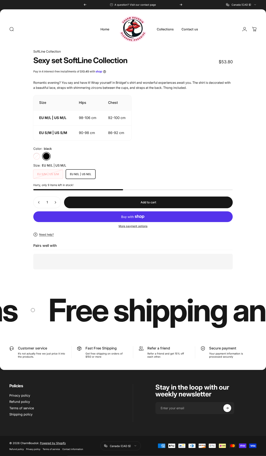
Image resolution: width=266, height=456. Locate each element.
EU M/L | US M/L (80, 174)
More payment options (133, 226)
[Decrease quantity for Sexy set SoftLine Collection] (37, 202)
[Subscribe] (227, 408)
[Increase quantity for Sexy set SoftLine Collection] (56, 202)
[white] (36, 156)
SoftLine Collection (47, 51)
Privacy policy (19, 395)
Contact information (72, 449)
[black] (46, 156)
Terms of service (21, 408)
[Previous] (85, 4)
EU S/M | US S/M (48, 174)
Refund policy (19, 402)
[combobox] (241, 4)
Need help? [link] (46, 234)
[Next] (181, 4)
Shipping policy (21, 414)
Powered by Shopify (53, 443)
